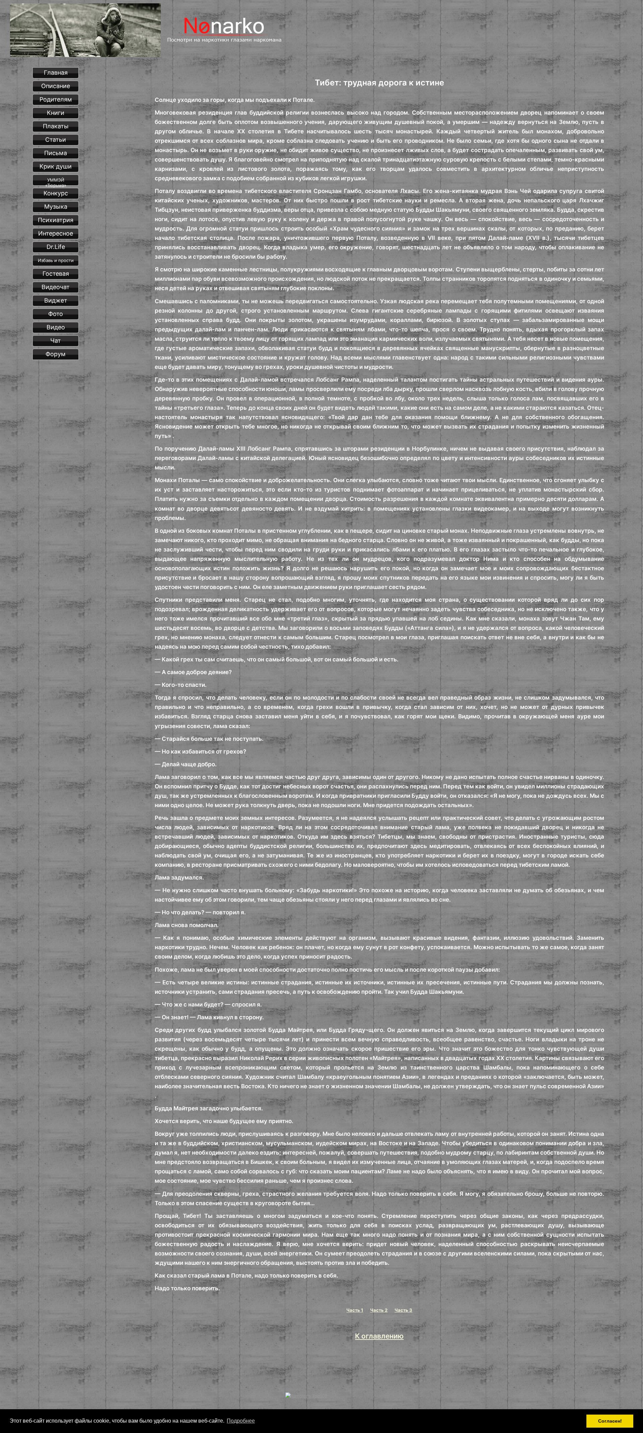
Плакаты (56, 126)
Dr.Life (56, 246)
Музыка (55, 206)
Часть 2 (378, 1310)
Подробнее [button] (241, 1421)
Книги (55, 112)
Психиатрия (55, 219)
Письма (55, 152)
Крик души (56, 166)
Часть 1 (354, 1310)
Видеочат (56, 286)
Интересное (55, 233)
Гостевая (56, 273)
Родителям (56, 99)
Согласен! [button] (610, 1421)
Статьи (55, 139)
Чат (55, 340)
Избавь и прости (56, 260)
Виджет (55, 300)
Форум (56, 353)
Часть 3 (403, 1310)
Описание (55, 85)
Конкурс (56, 193)
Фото (55, 313)
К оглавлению (379, 1336)
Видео (56, 327)
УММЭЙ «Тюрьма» (55, 181)
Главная (56, 72)
